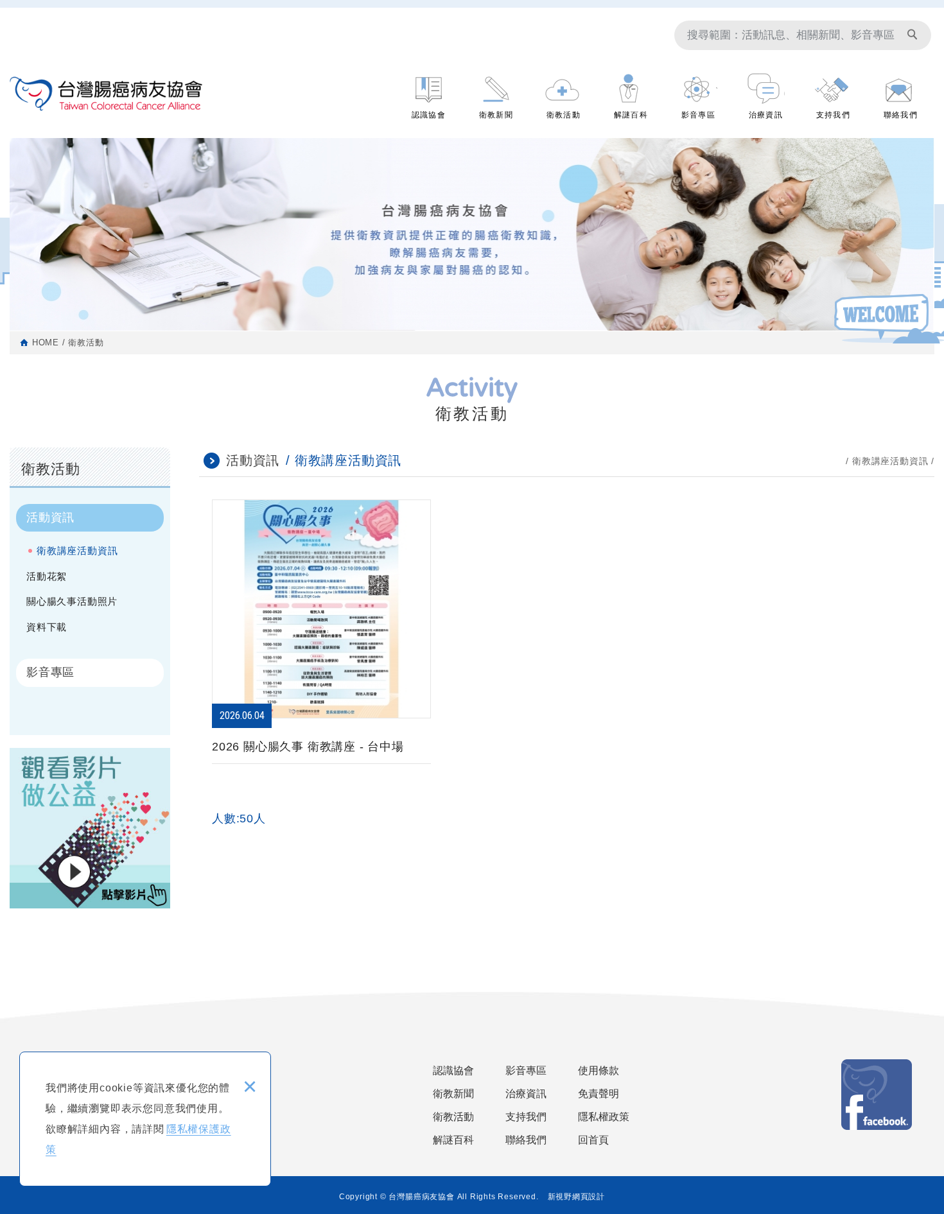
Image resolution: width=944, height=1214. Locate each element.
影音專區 (698, 113)
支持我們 (833, 113)
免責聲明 (598, 1093)
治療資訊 (766, 113)
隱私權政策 (603, 1116)
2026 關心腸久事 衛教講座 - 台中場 (321, 664)
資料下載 (46, 626)
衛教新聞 (496, 113)
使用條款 (598, 1070)
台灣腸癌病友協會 (106, 93)
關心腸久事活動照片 (72, 601)
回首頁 (593, 1139)
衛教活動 (563, 113)
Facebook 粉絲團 (876, 1094)
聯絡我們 (901, 113)
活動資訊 (50, 517)
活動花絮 (46, 576)
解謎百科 (631, 113)
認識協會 (429, 113)
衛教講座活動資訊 (77, 550)
